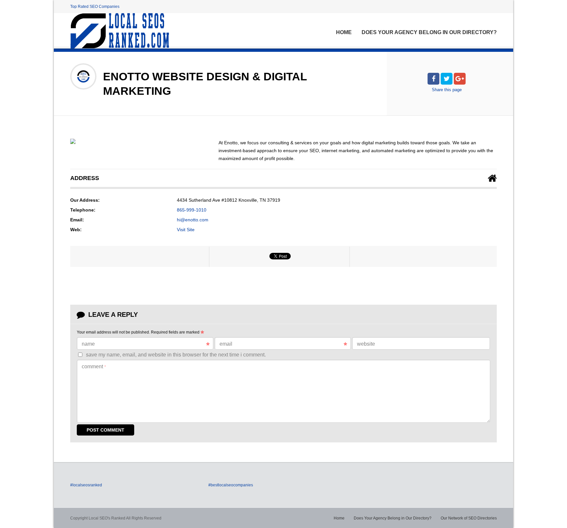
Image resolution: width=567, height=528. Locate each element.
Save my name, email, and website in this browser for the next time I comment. (176, 354)
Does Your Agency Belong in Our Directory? (429, 32)
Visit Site (186, 229)
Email (226, 344)
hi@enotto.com (192, 219)
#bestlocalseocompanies (230, 485)
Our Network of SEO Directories (469, 518)
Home (344, 32)
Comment (94, 366)
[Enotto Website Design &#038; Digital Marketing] (72, 141)
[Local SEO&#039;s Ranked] (119, 31)
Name (88, 344)
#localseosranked (86, 485)
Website (366, 344)
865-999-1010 (191, 210)
